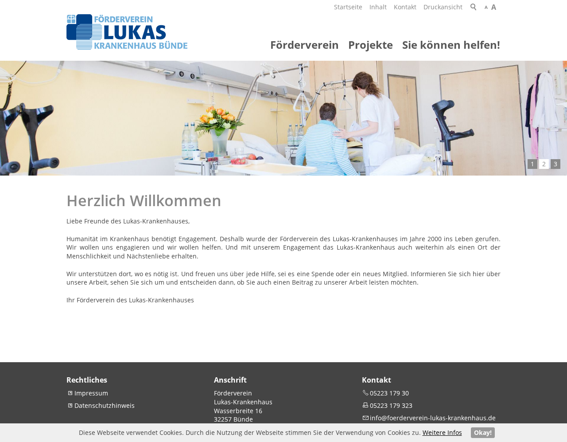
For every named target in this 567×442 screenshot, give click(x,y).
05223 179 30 (389, 393)
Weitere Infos (442, 432)
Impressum (91, 393)
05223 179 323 (391, 405)
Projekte (370, 44)
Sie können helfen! (451, 44)
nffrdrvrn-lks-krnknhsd (432, 418)
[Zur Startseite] (126, 32)
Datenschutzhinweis (104, 405)
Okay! (483, 432)
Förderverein (304, 44)
